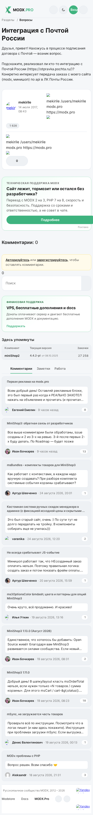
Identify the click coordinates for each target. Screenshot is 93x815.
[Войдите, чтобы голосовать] (12, 161)
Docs (24, 799)
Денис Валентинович (27, 742)
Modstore (8, 799)
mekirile (24, 102)
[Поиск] (53, 10)
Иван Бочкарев (23, 451)
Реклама (83, 227)
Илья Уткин (20, 617)
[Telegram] (58, 799)
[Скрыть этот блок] (87, 181)
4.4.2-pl (35, 355)
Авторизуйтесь (17, 260)
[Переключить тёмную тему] (63, 10)
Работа (60, 368)
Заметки (43, 368)
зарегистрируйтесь (52, 260)
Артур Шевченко (24, 493)
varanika (18, 539)
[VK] (67, 799)
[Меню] (83, 10)
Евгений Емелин (23, 410)
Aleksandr (19, 775)
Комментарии (21, 368)
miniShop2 (12, 355)
